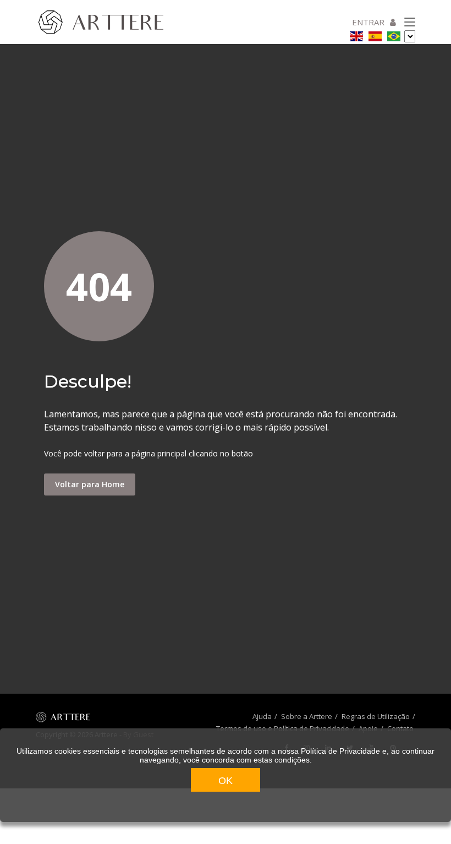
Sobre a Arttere (306, 716)
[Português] (394, 34)
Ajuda (262, 716)
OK (225, 780)
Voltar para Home (89, 484)
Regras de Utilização (376, 716)
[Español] (375, 34)
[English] (356, 34)
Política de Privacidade (340, 751)
